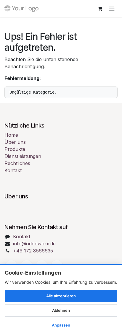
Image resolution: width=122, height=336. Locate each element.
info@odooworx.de (34, 244)
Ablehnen (61, 310)
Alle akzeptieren (61, 295)
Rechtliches (17, 163)
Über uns (15, 142)
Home (11, 135)
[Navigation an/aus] (112, 8)
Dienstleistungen (22, 156)
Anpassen (61, 325)
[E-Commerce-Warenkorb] (100, 8)
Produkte (14, 149)
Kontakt (13, 170)
